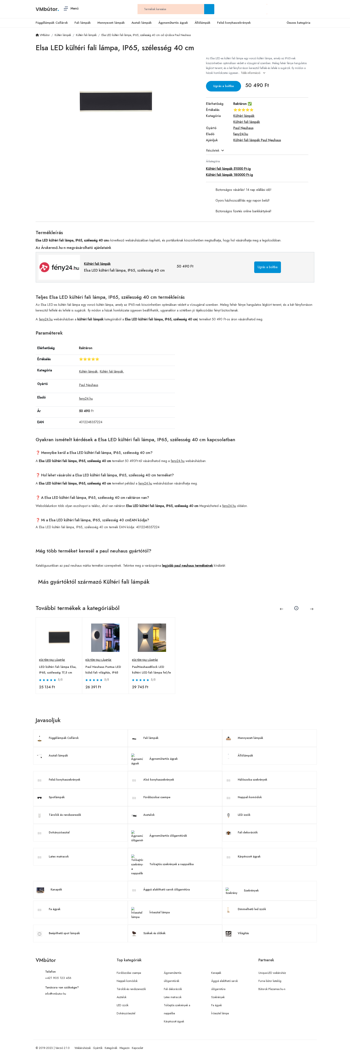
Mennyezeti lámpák (111, 22)
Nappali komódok (250, 797)
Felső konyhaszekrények (234, 22)
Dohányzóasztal (59, 832)
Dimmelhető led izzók (252, 909)
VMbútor (47, 9)
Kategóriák (111, 1048)
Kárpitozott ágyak (249, 856)
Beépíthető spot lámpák (64, 933)
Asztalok (149, 815)
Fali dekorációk (248, 832)
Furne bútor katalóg (269, 981)
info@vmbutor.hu (55, 993)
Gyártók (97, 1048)
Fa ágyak (54, 909)
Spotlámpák (57, 797)
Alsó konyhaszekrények (158, 780)
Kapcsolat (137, 1048)
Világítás (243, 933)
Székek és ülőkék (154, 933)
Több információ (251, 73)
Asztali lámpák (141, 22)
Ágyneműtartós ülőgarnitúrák (168, 836)
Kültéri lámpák (88, 371)
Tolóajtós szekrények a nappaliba (171, 864)
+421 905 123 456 (58, 978)
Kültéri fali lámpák (111, 371)
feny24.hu (46, 319)
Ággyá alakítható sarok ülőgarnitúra (166, 889)
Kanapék (56, 889)
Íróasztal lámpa (159, 912)
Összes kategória (298, 22)
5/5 (60, 680)
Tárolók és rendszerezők (65, 815)
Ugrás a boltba (223, 86)
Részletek (212, 150)
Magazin (125, 1048)
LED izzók (244, 815)
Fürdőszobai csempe (156, 797)
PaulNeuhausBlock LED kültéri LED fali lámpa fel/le (151, 670)
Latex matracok (59, 856)
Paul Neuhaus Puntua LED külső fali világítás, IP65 (103, 670)
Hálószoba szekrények (252, 780)
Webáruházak (83, 1048)
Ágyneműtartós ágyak (173, 22)
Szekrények (251, 890)
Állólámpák (202, 22)
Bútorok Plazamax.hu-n (271, 989)
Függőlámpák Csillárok (52, 22)
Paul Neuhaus (88, 385)
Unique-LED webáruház (272, 973)
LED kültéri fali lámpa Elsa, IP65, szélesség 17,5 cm (58, 670)
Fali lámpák (83, 22)
